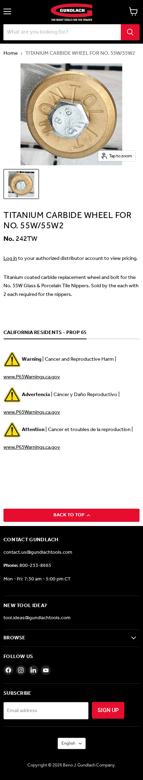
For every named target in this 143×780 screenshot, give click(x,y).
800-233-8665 (35, 565)
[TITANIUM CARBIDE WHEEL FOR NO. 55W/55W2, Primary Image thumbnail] (21, 184)
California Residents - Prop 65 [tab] (44, 333)
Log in (10, 258)
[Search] (130, 32)
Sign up (108, 710)
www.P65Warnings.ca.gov (31, 377)
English (68, 743)
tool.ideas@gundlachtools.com (36, 618)
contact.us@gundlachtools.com (37, 552)
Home (10, 53)
